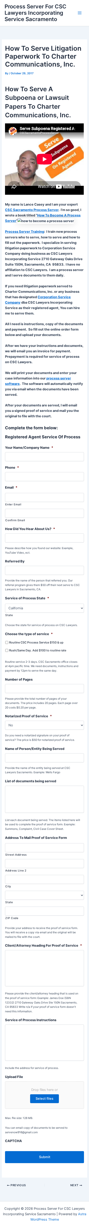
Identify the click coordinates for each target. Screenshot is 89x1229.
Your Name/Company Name (29, 448)
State (9, 615)
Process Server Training (24, 232)
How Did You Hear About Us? (30, 529)
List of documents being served (30, 781)
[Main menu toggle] (79, 13)
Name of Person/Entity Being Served (34, 749)
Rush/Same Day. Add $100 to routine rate (37, 650)
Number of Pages (19, 679)
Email (11, 487)
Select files (44, 1099)
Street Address (15, 854)
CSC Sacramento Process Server (31, 210)
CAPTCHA (13, 1141)
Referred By (15, 561)
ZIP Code (11, 918)
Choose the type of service (29, 634)
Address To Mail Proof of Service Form (36, 838)
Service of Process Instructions (30, 1020)
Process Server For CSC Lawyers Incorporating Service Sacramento (35, 13)
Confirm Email (15, 520)
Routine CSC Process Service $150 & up (36, 642)
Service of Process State (27, 598)
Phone (12, 468)
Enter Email (13, 504)
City (8, 886)
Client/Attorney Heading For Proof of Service (43, 945)
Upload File (14, 1077)
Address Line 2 (15, 870)
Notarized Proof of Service (28, 716)
